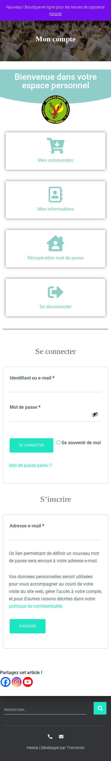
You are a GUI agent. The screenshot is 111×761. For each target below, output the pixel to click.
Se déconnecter (56, 306)
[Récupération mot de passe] (55, 243)
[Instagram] (17, 682)
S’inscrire (27, 626)
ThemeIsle (76, 747)
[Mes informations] (55, 194)
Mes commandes (55, 160)
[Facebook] (6, 682)
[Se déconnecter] (55, 292)
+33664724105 (50, 736)
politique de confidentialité (35, 606)
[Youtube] (28, 682)
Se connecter (31, 445)
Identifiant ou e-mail (43, 377)
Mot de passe (36, 406)
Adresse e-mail (38, 525)
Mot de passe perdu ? (30, 465)
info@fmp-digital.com (61, 736)
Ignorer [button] (55, 13)
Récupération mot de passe (56, 258)
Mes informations (56, 209)
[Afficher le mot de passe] (95, 414)
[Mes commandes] (55, 146)
